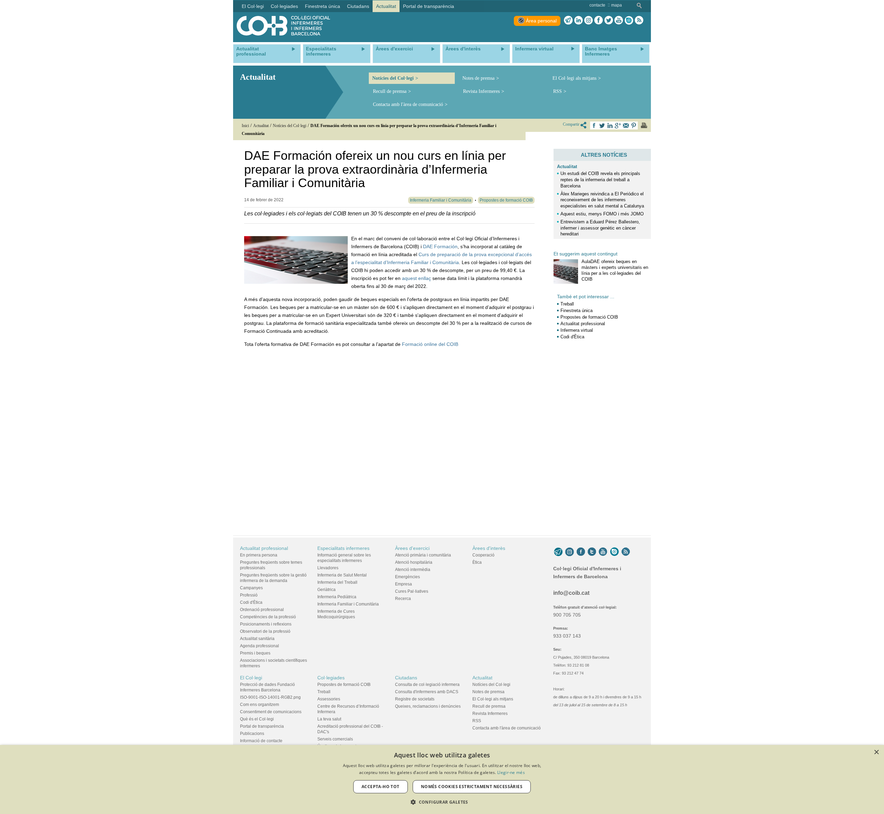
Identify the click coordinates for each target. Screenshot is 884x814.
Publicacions (252, 733)
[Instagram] (569, 551)
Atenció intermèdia (412, 569)
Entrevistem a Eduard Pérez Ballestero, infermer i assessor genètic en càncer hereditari (600, 228)
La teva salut (329, 719)
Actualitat (567, 166)
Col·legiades (331, 677)
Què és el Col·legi (257, 719)
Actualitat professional (582, 323)
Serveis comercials (335, 739)
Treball (567, 304)
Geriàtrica (326, 589)
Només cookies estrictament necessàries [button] (471, 786)
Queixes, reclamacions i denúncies (428, 706)
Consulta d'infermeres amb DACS (426, 691)
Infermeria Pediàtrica (336, 596)
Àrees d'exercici (412, 548)
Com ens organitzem (259, 704)
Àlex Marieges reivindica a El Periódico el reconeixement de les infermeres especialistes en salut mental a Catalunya (602, 200)
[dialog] (442, 779)
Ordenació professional (262, 609)
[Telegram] (568, 20)
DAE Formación (440, 246)
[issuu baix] (614, 551)
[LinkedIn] (578, 20)
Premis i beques (255, 653)
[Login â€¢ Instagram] (588, 20)
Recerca (403, 598)
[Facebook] (598, 20)
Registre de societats (414, 699)
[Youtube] (618, 20)
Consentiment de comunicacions (270, 711)
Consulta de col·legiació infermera (427, 684)
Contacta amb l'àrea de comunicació (408, 104)
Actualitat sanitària (257, 638)
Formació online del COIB (430, 344)
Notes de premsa (478, 78)
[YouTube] (603, 551)
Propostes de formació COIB (589, 317)
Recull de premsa (389, 91)
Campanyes (251, 587)
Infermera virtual (576, 330)
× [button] (876, 752)
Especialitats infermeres (343, 548)
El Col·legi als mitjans (574, 78)
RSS (557, 91)
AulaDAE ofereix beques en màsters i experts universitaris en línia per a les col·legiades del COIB (615, 270)
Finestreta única (576, 310)
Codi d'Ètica (572, 336)
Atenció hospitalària (413, 562)
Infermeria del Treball (337, 582)
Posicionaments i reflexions (265, 624)
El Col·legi (251, 677)
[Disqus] (389, 439)
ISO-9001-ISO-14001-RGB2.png (270, 697)
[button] (442, 802)
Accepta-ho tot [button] (381, 786)
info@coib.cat (571, 593)
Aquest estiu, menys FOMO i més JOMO (602, 213)
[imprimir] (644, 125)
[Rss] (639, 20)
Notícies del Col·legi (393, 78)
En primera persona (258, 555)
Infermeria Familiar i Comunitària (348, 604)
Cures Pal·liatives (411, 591)
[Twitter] (608, 20)
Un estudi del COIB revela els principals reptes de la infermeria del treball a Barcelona (600, 179)
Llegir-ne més (511, 772)
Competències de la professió (268, 616)
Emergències (407, 576)
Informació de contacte (261, 740)
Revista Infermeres (481, 91)
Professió (249, 595)
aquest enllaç (416, 278)
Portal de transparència (262, 726)
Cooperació (483, 555)
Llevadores (327, 567)
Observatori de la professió (265, 631)
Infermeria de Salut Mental (342, 575)
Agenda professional (259, 645)
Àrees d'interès (488, 548)
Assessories (328, 699)
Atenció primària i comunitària (423, 555)
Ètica (477, 562)
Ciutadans (406, 677)
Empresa (403, 584)
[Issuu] (628, 20)
